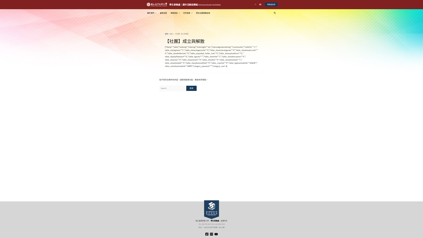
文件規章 (186, 13)
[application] (155, 13)
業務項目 (174, 13)
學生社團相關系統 (203, 13)
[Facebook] (207, 234)
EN (260, 4)
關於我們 (150, 13)
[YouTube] (216, 234)
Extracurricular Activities (195, 4)
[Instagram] (211, 234)
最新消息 (163, 13)
